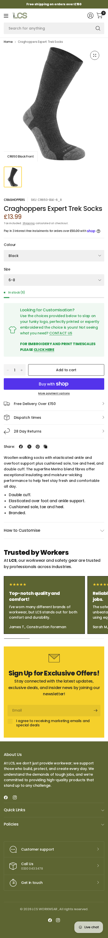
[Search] (98, 28)
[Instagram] (17, 797)
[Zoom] (94, 55)
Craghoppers (14, 200)
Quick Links (14, 810)
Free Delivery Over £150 (35, 403)
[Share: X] (29, 446)
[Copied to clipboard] (45, 446)
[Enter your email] (95, 710)
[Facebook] (8, 797)
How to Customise (22, 530)
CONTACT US (60, 333)
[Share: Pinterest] (37, 446)
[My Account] (90, 15)
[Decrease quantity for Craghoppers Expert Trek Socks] (8, 370)
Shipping (29, 223)
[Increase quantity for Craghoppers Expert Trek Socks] (21, 370)
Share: (9, 446)
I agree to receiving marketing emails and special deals (53, 723)
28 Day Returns (27, 431)
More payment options (54, 393)
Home (8, 41)
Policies (11, 824)
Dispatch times (27, 417)
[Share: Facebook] (21, 446)
